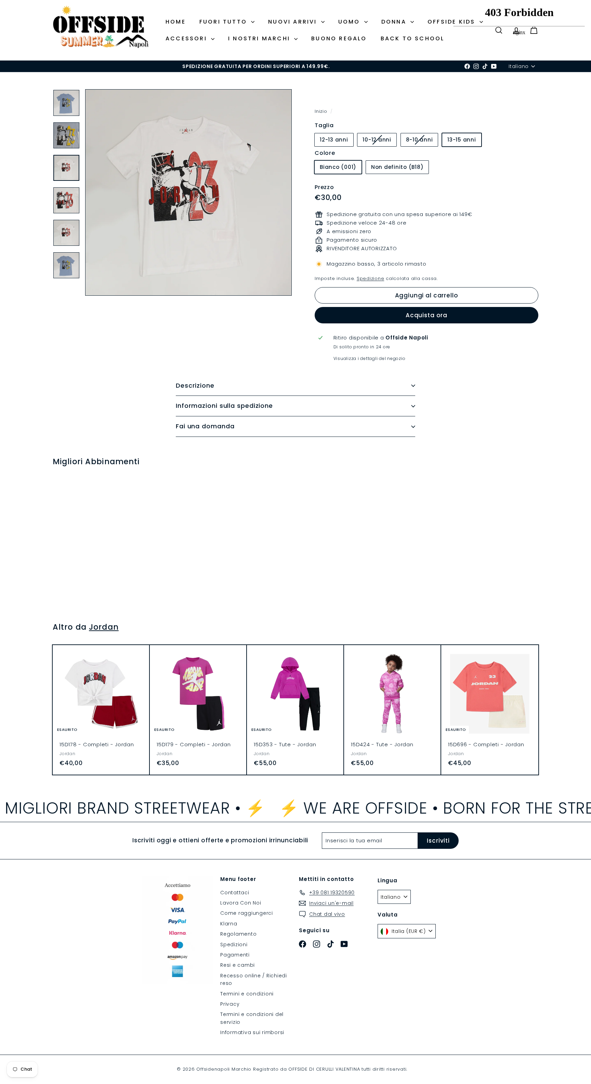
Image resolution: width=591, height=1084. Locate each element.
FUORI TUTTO (224, 22)
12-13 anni (334, 139)
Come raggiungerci (246, 913)
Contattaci (234, 892)
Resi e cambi (237, 965)
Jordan (104, 626)
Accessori (187, 38)
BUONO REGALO (339, 38)
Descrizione (195, 385)
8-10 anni (422, 141)
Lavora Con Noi (240, 902)
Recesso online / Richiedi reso (253, 979)
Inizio (322, 111)
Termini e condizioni (247, 993)
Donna (395, 22)
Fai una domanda (205, 426)
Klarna (228, 923)
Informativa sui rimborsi (252, 1032)
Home (176, 22)
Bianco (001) (338, 167)
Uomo (350, 22)
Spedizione (370, 278)
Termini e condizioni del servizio (252, 1018)
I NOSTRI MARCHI (260, 38)
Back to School (413, 38)
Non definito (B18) (397, 167)
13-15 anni (461, 139)
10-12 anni (379, 141)
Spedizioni (234, 944)
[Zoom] (188, 192)
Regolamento (238, 934)
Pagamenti (235, 954)
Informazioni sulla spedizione (224, 405)
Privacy (229, 1004)
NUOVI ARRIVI (293, 22)
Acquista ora (426, 315)
